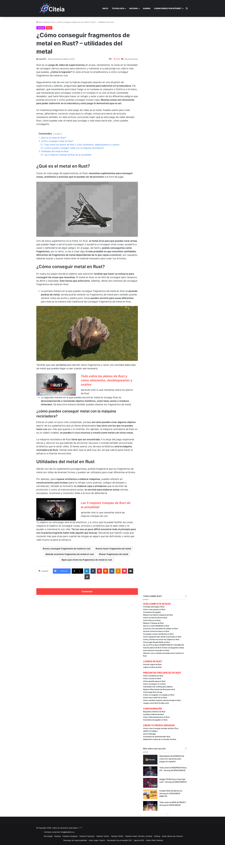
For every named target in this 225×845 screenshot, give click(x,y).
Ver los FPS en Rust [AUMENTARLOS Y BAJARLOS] (163, 645)
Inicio (105, 8)
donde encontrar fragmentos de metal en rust (70, 554)
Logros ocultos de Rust (152, 667)
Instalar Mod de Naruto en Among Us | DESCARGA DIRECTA (170, 793)
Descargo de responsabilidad (75, 840)
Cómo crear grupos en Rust (154, 609)
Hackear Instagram (70, 836)
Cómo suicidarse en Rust (153, 676)
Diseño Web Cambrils (154, 840)
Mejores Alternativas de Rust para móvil (159, 689)
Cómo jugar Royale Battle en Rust (156, 642)
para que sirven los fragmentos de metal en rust (87, 559)
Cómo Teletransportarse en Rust (156, 717)
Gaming (147, 8)
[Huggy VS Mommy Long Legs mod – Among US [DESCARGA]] (150, 783)
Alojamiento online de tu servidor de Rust (159, 739)
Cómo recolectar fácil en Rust (155, 618)
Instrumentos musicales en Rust (156, 650)
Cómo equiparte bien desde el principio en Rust (162, 637)
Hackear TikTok (117, 836)
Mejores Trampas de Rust (153, 623)
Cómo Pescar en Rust (152, 620)
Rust (53, 22)
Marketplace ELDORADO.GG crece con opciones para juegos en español (171, 759)
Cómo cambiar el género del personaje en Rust (162, 700)
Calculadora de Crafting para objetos (158, 687)
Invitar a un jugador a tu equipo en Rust (158, 695)
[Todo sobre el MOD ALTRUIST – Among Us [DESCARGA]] (150, 806)
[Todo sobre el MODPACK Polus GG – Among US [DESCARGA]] (150, 771)
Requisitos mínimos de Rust (154, 712)
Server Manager (149, 734)
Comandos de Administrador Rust (156, 737)
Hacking (133, 8)
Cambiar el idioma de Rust (153, 714)
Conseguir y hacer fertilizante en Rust (158, 634)
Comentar (87, 591)
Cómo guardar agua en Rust (154, 681)
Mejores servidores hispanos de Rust (158, 615)
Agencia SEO (139, 840)
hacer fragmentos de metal (114, 554)
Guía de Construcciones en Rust (156, 631)
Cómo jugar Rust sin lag (152, 692)
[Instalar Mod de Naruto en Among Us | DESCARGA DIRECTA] (150, 794)
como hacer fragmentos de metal (114, 548)
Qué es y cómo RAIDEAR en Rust (156, 626)
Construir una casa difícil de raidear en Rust (160, 628)
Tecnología (118, 8)
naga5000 (42, 59)
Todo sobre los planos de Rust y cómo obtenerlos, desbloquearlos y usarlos (106, 380)
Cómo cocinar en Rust (152, 678)
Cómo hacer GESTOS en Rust (155, 698)
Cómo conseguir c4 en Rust (154, 684)
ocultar (57, 134)
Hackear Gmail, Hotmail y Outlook (138, 836)
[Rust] (52, 8)
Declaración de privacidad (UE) (119, 840)
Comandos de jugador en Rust (155, 720)
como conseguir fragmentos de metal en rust (67, 548)
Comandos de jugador (152, 612)
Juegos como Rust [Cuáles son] (156, 703)
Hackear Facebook (87, 836)
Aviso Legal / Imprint (97, 840)
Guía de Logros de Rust (152, 664)
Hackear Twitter (102, 836)
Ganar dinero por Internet (168, 8)
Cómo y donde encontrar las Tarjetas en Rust (161, 639)
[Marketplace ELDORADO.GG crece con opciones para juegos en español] (150, 760)
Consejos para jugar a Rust (153, 607)
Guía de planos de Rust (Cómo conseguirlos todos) (163, 648)
